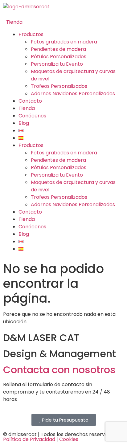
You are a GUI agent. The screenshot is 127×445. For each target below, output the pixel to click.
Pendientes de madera (58, 49)
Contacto (30, 100)
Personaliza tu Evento (57, 63)
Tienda (14, 22)
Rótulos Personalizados (58, 56)
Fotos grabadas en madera (64, 41)
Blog (23, 123)
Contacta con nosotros (59, 370)
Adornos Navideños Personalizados (73, 93)
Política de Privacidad (29, 439)
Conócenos (32, 115)
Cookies (68, 439)
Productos (30, 34)
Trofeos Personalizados (59, 86)
